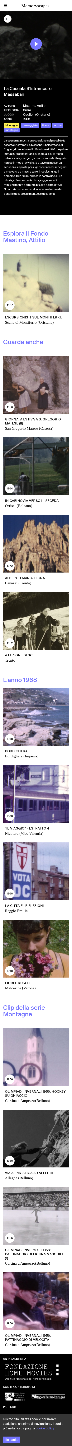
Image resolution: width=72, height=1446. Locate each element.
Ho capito (11, 1440)
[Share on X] (13, 207)
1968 (26, 119)
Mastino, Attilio (34, 106)
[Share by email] (23, 207)
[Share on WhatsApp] (19, 207)
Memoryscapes (35, 5)
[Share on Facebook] (7, 207)
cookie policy (45, 1428)
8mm (27, 110)
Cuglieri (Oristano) (36, 114)
